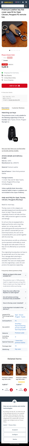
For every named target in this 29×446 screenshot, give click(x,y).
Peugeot (17, 317)
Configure (15, 434)
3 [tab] (12, 50)
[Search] (26, 5)
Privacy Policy (12, 425)
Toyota (23, 317)
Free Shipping (8, 75)
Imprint (5, 425)
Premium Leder (19, 333)
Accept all (15, 429)
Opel (16, 315)
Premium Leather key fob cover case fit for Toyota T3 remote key (7, 378)
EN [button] (18, 2)
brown (6, 60)
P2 (8, 122)
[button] (23, 2)
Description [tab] (5, 108)
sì (15, 337)
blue (8, 58)
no (16, 346)
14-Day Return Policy (10, 77)
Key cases (18, 349)
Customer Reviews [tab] (18, 108)
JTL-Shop (17, 444)
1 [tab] (9, 50)
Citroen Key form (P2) (14, 100)
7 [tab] (19, 50)
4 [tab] (14, 50)
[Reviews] (21, 382)
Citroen (21, 315)
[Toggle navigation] (2, 2)
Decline (15, 439)
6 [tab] (17, 50)
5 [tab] (16, 50)
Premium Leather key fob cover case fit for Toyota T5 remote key (21, 378)
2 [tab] (11, 50)
